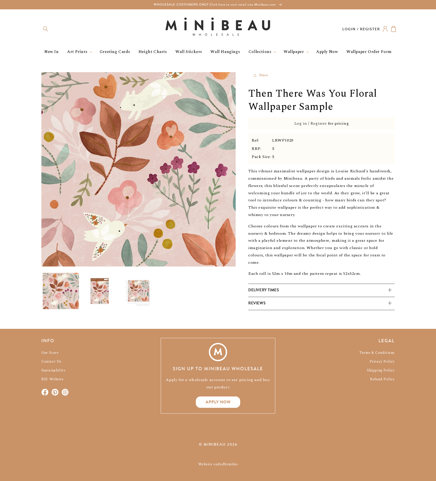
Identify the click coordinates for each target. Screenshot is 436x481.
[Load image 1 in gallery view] (61, 291)
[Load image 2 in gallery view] (99, 291)
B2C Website (52, 379)
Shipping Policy (381, 370)
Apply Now (218, 402)
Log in (300, 123)
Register (318, 123)
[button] (45, 29)
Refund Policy (382, 379)
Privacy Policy (382, 361)
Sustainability (53, 370)
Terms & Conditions (377, 352)
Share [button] (263, 75)
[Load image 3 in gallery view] (138, 291)
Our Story (50, 352)
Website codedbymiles (218, 464)
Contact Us (51, 361)
